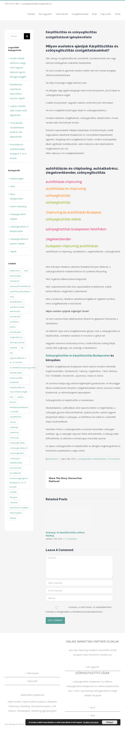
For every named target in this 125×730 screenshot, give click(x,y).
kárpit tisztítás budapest (16, 380)
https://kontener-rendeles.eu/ (97, 654)
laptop (20, 397)
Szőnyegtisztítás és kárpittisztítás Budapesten (78, 355)
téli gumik (96, 695)
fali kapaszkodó (17, 342)
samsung (14, 437)
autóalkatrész (16, 301)
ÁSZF (92, 707)
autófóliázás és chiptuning (66, 188)
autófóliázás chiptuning (64, 182)
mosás (13, 422)
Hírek (12, 186)
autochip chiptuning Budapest (83, 650)
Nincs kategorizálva (16, 196)
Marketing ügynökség (41, 710)
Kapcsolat (33, 681)
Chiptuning (13, 706)
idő (11, 352)
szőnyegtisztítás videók (63, 219)
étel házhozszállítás (19, 507)
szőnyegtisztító (17, 453)
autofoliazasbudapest (20, 291)
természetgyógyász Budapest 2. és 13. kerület (19, 482)
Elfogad (109, 722)
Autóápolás (15, 316)
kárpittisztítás (16, 372)
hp (22, 347)
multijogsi (14, 427)
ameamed (14, 281)
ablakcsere (15, 270)
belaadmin (53, 459)
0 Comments (114, 459)
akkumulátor (15, 275)
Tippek (13, 251)
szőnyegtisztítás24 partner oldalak (19, 241)
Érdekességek (16, 178)
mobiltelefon (15, 416)
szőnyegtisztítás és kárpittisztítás (92, 459)
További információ (90, 722)
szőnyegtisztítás (58, 195)
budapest (14, 321)
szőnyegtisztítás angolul (18, 216)
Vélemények (33, 673)
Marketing (25, 706)
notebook (14, 432)
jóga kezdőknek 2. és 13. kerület (18, 360)
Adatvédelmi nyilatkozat (32, 694)
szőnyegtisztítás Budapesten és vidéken (92, 681)
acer (26, 270)
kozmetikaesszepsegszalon (23, 367)
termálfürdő (15, 473)
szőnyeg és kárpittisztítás (16, 460)
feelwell (13, 347)
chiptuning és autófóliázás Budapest (73, 212)
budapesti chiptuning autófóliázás (72, 246)
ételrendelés (16, 512)
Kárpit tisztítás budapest (34, 701)
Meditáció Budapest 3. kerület (19, 409)
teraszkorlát (15, 467)
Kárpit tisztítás (15, 701)
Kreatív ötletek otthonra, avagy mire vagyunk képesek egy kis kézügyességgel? (18, 67)
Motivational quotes (41, 706)
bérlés (13, 326)
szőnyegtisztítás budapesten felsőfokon (76, 229)
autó (12, 296)
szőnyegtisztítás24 (18, 448)
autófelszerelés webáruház (17, 309)
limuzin (13, 402)
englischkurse (16, 337)
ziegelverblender (58, 239)
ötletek (13, 518)
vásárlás (14, 502)
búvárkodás (15, 332)
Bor (55, 710)
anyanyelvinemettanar (20, 286)
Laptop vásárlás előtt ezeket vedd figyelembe (18, 111)
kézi (12, 397)
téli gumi (13, 497)
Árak (93, 715)
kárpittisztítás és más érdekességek (19, 389)
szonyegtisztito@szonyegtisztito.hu (37, 3)
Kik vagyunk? (93, 666)
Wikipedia (52, 701)
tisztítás (13, 492)
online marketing (18, 206)
